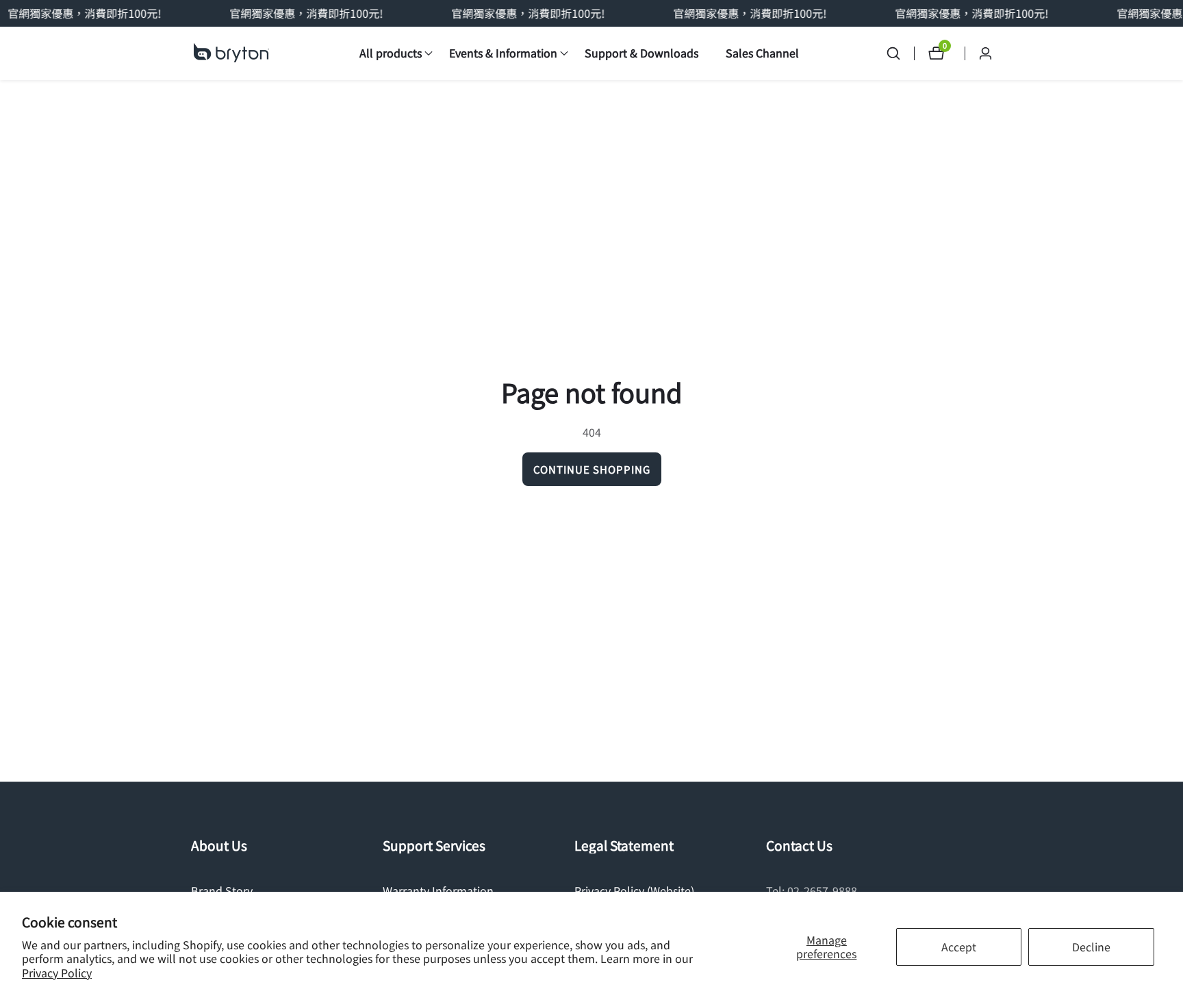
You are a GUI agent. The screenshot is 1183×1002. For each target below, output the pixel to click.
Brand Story (222, 890)
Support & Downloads (641, 52)
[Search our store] (900, 53)
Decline (1091, 946)
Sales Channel (762, 52)
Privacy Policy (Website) (634, 890)
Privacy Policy (57, 973)
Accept (958, 946)
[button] (390, 53)
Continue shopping (591, 469)
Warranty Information (438, 890)
